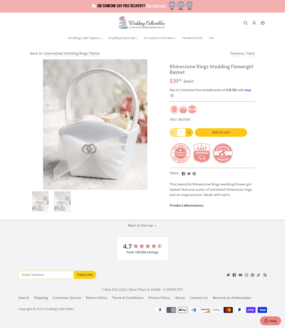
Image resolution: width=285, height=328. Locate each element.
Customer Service (67, 298)
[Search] (245, 23)
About (180, 298)
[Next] (154, 124)
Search (23, 298)
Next (251, 53)
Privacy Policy (159, 298)
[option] (95, 124)
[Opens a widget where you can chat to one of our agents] (270, 321)
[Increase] (189, 132)
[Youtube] (240, 275)
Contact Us (199, 298)
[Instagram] (246, 275)
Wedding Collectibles (59, 309)
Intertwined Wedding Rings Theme (72, 53)
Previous (237, 53)
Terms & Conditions (127, 298)
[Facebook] (234, 275)
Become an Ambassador (232, 298)
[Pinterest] (252, 275)
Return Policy (96, 298)
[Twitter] (228, 275)
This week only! (156, 5)
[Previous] (36, 124)
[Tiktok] (258, 275)
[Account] (254, 23)
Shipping (41, 298)
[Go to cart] (262, 23)
